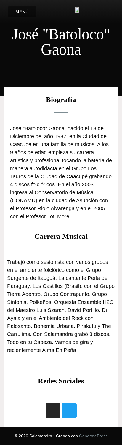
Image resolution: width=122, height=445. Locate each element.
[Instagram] (53, 410)
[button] (22, 11)
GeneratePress (93, 435)
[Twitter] (69, 410)
